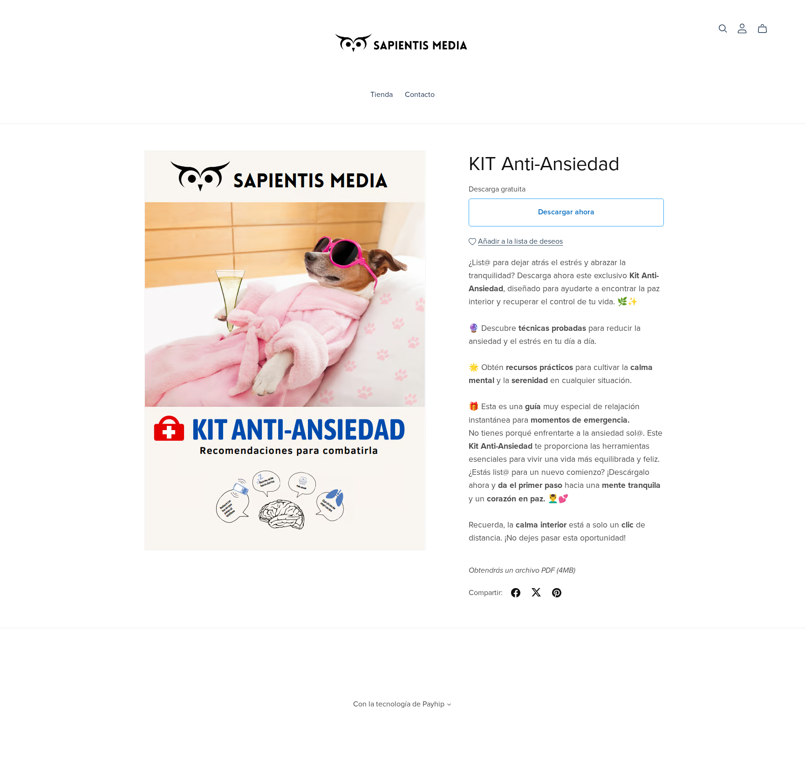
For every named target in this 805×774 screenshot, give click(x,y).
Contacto (420, 94)
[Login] (742, 28)
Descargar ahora (566, 212)
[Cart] (766, 29)
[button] (449, 705)
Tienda (381, 94)
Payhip (433, 704)
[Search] (723, 28)
